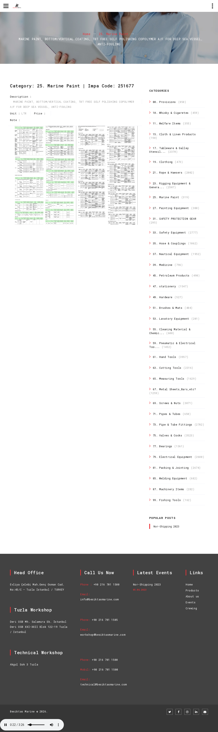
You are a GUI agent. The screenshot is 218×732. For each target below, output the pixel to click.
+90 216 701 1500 (106, 584)
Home (86, 34)
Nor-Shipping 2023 (166, 526)
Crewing (191, 608)
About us (192, 596)
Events (191, 602)
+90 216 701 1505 (105, 619)
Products (192, 590)
